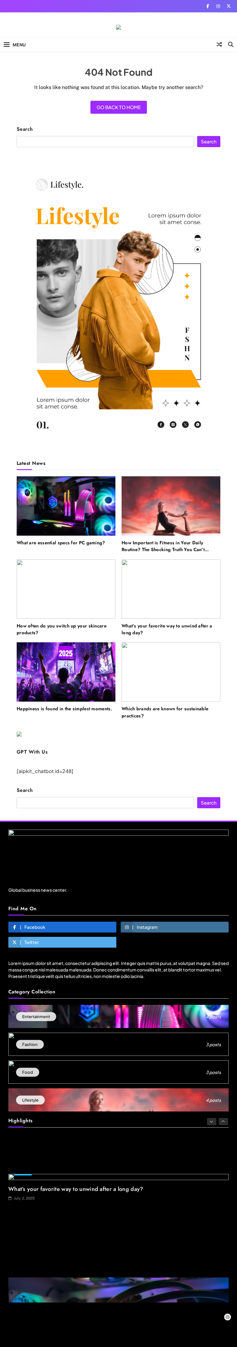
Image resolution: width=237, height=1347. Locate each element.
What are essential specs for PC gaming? (61, 542)
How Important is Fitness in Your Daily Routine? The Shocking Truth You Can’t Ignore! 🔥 (163, 549)
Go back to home (119, 107)
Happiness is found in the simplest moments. (64, 708)
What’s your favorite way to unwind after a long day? (167, 629)
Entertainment (27, 1248)
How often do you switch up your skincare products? (61, 629)
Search (25, 129)
